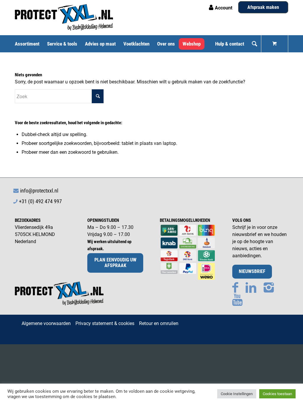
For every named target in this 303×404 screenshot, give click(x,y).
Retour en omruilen (158, 323)
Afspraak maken (263, 7)
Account (223, 8)
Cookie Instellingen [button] (237, 394)
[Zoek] (254, 43)
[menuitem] (29, 43)
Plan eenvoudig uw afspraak (115, 262)
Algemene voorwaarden (46, 323)
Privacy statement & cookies (104, 323)
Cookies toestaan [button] (277, 394)
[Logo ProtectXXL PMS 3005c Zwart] (64, 17)
